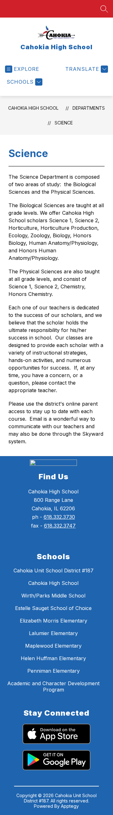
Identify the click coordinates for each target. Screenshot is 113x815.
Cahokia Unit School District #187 (53, 570)
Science (64, 122)
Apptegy (70, 806)
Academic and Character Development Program (53, 686)
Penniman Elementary (53, 671)
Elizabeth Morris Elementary (53, 621)
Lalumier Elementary (53, 633)
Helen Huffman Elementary (53, 658)
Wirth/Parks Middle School (53, 595)
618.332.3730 (59, 517)
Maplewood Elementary (53, 646)
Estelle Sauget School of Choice (53, 608)
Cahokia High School (33, 108)
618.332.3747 (60, 526)
